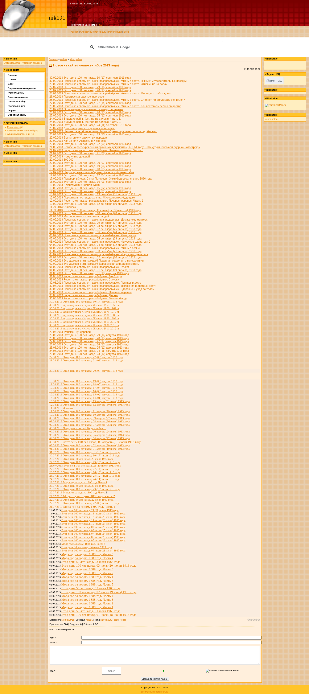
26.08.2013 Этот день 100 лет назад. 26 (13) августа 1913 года (89, 344)
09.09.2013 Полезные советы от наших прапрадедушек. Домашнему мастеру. (98, 219)
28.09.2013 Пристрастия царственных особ (76, 96)
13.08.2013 (89, 401)
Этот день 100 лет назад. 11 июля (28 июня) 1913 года (93, 520)
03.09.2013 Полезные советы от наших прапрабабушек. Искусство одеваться (98, 254)
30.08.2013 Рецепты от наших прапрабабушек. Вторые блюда (88, 298)
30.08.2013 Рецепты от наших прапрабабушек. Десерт (83, 295)
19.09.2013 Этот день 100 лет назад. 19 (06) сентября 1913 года (90, 166)
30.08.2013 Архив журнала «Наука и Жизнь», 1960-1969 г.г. (84, 308)
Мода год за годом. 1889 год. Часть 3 (87, 569)
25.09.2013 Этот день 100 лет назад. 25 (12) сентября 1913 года (90, 115)
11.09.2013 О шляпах (62, 207)
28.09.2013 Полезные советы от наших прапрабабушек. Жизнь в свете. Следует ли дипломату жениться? (117, 99)
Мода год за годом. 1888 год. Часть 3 (87, 599)
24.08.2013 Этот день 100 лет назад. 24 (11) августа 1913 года (89, 350)
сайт (116, 620)
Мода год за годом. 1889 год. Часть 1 (87, 577)
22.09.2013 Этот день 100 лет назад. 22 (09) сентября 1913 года (90, 143)
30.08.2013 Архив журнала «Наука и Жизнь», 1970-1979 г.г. (84, 311)
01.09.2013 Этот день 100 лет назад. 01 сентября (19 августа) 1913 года (95, 270)
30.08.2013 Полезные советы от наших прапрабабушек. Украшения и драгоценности (102, 285)
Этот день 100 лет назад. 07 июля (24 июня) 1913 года (93, 533)
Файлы (63, 59)
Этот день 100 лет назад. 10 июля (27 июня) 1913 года (93, 523)
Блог (10, 84)
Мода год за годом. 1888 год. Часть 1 (87, 607)
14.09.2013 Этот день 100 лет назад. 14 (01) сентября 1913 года (90, 191)
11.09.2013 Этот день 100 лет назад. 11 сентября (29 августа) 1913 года (95, 210)
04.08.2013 (89, 438)
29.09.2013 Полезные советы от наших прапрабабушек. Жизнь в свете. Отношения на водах (108, 84)
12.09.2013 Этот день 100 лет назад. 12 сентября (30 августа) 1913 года (95, 203)
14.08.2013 (86, 397)
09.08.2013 (89, 418)
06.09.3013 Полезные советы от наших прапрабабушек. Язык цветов (92, 235)
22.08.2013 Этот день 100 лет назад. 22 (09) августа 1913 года (86, 357)
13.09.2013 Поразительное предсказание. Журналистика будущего (92, 197)
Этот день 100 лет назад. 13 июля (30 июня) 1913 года (93, 513)
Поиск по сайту (16, 101)
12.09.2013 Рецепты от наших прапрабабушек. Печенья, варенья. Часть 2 (96, 200)
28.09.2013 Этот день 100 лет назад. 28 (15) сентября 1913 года (90, 90)
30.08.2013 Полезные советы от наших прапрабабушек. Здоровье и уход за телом (101, 289)
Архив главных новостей (20, 130)
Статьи (12, 79)
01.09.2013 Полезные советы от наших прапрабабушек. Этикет (89, 266)
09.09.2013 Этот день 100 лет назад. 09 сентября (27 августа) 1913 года (95, 222)
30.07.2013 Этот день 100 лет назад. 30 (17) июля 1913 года (84, 455)
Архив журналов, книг (18, 134)
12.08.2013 (89, 404)
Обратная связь (17, 115)
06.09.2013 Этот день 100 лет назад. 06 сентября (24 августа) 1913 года (95, 232)
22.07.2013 (81, 499)
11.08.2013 (61, 408)
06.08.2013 (77, 428)
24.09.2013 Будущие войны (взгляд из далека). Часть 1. (85, 118)
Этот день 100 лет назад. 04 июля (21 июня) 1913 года (93, 550)
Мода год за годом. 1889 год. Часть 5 (87, 554)
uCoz (166, 691)
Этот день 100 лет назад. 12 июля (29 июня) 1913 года (93, 516)
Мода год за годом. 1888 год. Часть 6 (87, 580)
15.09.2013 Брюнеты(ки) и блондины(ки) (74, 184)
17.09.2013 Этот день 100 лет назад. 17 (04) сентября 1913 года (90, 175)
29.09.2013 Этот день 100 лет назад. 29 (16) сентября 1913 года (90, 87)
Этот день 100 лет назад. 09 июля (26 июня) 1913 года (93, 527)
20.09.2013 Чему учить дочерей (69, 156)
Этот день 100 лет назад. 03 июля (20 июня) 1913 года (98, 565)
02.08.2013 (89, 445)
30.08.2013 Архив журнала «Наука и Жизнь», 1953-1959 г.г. (84, 305)
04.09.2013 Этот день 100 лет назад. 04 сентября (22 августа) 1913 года (95, 244)
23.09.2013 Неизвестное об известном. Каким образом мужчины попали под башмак (103, 131)
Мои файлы (13, 127)
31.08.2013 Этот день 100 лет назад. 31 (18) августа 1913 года (89, 273)
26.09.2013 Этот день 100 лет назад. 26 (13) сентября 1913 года (90, 112)
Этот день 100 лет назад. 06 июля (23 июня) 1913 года (93, 537)
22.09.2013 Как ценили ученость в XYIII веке (77, 140)
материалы (106, 620)
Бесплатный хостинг (151, 691)
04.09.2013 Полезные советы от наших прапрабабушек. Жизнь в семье (94, 248)
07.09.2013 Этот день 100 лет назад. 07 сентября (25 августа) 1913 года (95, 229)
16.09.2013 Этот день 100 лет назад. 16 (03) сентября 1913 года (90, 181)
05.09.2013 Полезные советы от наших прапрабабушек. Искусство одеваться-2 (99, 241)
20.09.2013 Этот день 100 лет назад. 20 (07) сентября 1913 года (90, 162)
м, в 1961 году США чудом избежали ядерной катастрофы (124, 147)
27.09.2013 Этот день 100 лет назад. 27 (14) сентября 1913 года (90, 102)
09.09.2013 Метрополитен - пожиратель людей (79, 216)
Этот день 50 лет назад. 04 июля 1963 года (86, 547)
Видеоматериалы (18, 97)
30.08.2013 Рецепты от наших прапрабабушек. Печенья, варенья (90, 292)
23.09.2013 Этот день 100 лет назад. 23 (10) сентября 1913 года (90, 134)
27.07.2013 (84, 469)
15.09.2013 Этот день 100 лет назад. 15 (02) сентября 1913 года (90, 188)
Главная (74, 31)
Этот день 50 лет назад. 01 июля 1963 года (90, 611)
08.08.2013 (89, 421)
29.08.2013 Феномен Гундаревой (70, 331)
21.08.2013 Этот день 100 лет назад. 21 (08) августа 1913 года (86, 360)
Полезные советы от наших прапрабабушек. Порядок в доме (102, 282)
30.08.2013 (56, 282)
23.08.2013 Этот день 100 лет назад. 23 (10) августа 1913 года (89, 354)
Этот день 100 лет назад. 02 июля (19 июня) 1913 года (98, 592)
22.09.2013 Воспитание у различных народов (78, 137)
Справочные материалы (93, 31)
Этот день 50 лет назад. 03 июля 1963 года (90, 561)
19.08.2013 (86, 381)
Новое (123, 620)
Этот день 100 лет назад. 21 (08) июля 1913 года (90, 510)
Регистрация (115, 31)
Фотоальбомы (16, 92)
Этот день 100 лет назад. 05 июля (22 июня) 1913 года (93, 540)
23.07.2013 (78, 482)
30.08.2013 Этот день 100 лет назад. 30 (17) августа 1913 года (86, 301)
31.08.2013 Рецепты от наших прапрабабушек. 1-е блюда (85, 276)
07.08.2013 (89, 424)
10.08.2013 (89, 414)
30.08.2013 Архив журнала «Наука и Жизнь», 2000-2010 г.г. (84, 325)
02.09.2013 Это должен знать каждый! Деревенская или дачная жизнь (94, 263)
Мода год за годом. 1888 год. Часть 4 (87, 596)
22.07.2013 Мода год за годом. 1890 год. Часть (77, 492)
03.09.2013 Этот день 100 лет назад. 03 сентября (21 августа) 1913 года (95, 251)
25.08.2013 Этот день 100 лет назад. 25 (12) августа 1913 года (89, 347)
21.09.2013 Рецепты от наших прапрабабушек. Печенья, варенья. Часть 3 (96, 150)
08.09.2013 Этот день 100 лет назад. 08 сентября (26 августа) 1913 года (95, 225)
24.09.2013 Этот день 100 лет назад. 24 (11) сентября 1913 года (90, 125)
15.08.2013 (86, 394)
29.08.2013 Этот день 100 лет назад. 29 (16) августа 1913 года (89, 335)
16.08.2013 (86, 391)
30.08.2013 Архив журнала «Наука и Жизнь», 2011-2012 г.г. (84, 321)
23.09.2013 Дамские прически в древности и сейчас (82, 128)
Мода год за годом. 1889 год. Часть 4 (87, 558)
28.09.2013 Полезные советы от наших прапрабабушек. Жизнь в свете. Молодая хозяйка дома (109, 93)
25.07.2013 (84, 475)
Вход (126, 31)
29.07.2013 (81, 458)
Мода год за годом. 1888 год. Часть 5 (87, 584)
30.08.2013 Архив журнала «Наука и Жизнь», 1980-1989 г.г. (84, 315)
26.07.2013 (84, 472)
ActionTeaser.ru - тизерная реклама (23, 63)
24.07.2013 (84, 479)
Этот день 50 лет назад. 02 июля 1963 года (90, 588)
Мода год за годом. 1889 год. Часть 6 (83, 543)
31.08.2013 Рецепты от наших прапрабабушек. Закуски (84, 279)
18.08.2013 (86, 384)
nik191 (89, 620)
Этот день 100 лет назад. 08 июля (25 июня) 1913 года (93, 530)
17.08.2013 (86, 387)
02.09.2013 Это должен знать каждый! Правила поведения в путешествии (96, 260)
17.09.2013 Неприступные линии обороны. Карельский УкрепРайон (91, 172)
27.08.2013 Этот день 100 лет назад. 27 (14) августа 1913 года (89, 341)
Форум (12, 110)
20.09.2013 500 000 (61, 159)
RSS (100, 25)
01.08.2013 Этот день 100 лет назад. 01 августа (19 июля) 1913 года (89, 448)
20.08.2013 (86, 370)
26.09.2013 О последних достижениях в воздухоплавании (86, 109)
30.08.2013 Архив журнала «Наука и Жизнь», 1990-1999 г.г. (84, 318)
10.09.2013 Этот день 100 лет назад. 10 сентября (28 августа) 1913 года (95, 213)
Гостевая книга (16, 106)
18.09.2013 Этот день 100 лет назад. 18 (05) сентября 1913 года (90, 169)
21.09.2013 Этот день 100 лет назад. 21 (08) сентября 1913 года (90, 153)
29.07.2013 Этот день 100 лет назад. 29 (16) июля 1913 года (84, 462)
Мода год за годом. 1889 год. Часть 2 (87, 573)
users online (271, 119)
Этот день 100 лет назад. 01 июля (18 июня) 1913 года (98, 614)
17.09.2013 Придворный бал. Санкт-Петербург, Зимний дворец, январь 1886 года (100, 178)
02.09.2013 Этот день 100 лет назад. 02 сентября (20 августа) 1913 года (95, 257)
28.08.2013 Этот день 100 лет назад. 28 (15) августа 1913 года (89, 338)
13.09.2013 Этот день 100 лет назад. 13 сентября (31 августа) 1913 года (95, 194)
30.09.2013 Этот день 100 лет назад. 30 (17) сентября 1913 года (90, 77)
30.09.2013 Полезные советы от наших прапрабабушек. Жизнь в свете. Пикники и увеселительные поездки (117, 80)
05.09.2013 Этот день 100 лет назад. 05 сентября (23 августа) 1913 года (95, 238)
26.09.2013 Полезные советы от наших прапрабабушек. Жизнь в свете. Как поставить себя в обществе (115, 106)
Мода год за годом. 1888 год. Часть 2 (87, 603)
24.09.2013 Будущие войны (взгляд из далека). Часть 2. (85, 121)
